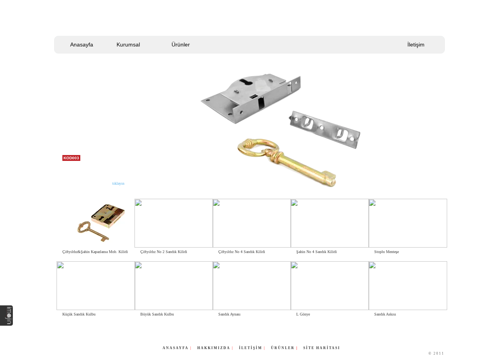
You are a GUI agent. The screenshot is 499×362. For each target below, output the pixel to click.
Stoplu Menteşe (386, 252)
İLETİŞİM (250, 348)
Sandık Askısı (385, 314)
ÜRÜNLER (283, 348)
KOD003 (71, 158)
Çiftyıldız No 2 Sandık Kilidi (163, 252)
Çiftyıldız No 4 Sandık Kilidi (241, 252)
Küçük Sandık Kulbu (79, 314)
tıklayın (118, 183)
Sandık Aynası (229, 314)
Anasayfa (81, 44)
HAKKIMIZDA (213, 348)
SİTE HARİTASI (321, 348)
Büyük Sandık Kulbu (157, 314)
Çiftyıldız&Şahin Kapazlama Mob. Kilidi (95, 252)
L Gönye (303, 314)
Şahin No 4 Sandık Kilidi (316, 252)
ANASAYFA (176, 348)
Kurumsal (128, 44)
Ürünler (181, 44)
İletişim (416, 44)
